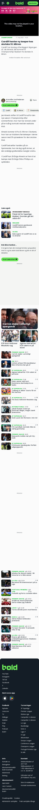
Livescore (5, 711)
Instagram (5, 677)
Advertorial (6, 773)
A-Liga (23, 735)
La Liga (23, 723)
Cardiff (8, 110)
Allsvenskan (25, 738)
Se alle (23, 752)
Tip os (35, 100)
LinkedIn (5, 688)
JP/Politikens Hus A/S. (28, 777)
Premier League (26, 711)
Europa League (26, 741)
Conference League (28, 743)
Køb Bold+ (33, 3)
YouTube (5, 674)
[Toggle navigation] (3, 3)
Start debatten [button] (9, 105)
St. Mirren (20, 110)
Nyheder (5, 708)
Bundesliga (24, 726)
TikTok (4, 680)
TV (3, 714)
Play (3, 726)
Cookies (17, 798)
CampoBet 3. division (28, 720)
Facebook (5, 682)
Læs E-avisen (6, 786)
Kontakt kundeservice (28, 785)
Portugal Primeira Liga (28, 749)
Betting (4, 776)
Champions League (27, 746)
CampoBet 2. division (28, 717)
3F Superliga (25, 708)
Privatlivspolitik (7, 798)
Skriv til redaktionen (27, 782)
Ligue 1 (23, 732)
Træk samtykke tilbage (27, 801)
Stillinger (5, 717)
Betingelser (6, 764)
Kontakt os (6, 762)
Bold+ (4, 732)
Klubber (4, 720)
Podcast (5, 729)
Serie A (23, 729)
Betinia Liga (25, 714)
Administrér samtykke (9, 801)
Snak (4, 723)
